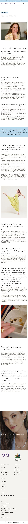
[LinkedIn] (13, 495)
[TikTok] (8, 495)
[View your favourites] (21, 3)
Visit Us (3, 484)
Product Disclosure (4, 514)
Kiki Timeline (17, 470)
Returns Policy (4, 472)
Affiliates (3, 486)
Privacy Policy (3, 505)
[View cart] (24, 3)
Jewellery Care (4, 475)
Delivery (3, 470)
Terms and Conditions (5, 503)
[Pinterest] (6, 495)
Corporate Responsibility (5, 510)
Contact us (3, 481)
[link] (14, 522)
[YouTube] (11, 495)
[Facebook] (4, 495)
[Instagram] (1, 495)
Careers (3, 489)
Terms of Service (4, 507)
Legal (2, 501)
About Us (16, 467)
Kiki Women (17, 472)
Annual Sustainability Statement (7, 512)
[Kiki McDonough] (8, 3)
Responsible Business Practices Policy (8, 508)
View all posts (4, 10)
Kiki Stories (17, 475)
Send (26, 438)
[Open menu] (26, 3)
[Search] (19, 3)
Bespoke (3, 467)
